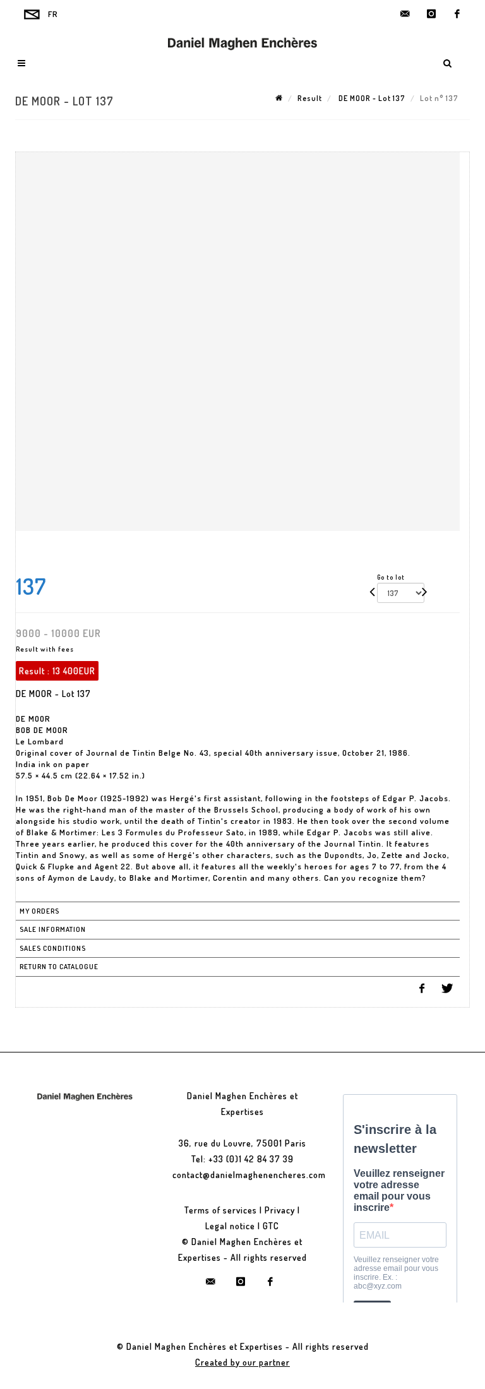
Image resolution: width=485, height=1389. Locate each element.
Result (309, 98)
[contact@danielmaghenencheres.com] (405, 14)
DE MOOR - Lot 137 (371, 98)
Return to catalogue (59, 966)
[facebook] (457, 14)
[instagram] (431, 14)
